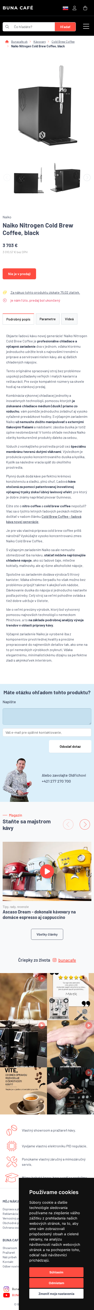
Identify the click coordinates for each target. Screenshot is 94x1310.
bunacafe (67, 960)
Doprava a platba (14, 1209)
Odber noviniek (13, 1266)
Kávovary (39, 41)
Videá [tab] (69, 319)
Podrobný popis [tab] (18, 319)
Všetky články (47, 934)
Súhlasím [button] (56, 1272)
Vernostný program (15, 1218)
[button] (86, 27)
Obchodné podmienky (17, 1223)
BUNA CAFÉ (18, 8)
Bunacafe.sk (19, 41)
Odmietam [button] (56, 1283)
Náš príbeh (10, 1257)
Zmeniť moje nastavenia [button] (56, 1294)
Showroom (10, 1248)
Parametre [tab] (48, 319)
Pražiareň (9, 1252)
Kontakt (8, 1262)
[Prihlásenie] (74, 8)
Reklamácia (10, 1214)
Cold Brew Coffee (63, 41)
